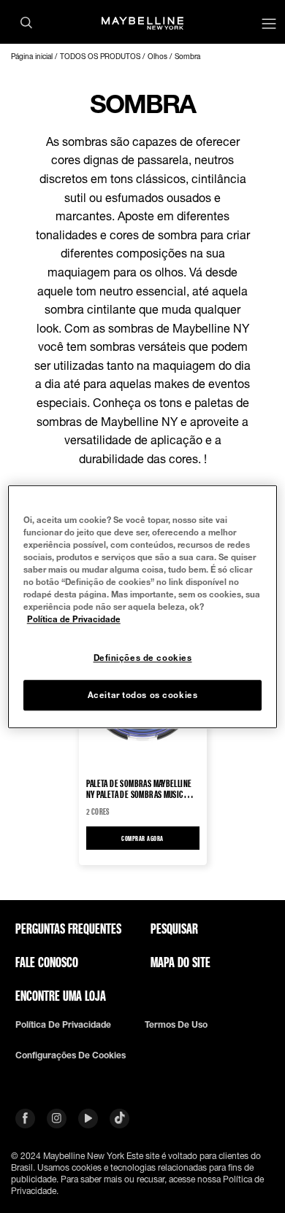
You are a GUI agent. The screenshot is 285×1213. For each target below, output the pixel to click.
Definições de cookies (143, 657)
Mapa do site (180, 962)
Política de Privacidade (74, 619)
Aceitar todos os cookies (143, 694)
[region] (142, 606)
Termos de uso (176, 1025)
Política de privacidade (63, 1025)
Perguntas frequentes (68, 928)
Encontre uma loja (60, 995)
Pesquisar (174, 928)
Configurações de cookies (70, 1055)
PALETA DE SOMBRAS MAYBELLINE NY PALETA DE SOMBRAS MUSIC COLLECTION (139, 788)
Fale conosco (46, 962)
